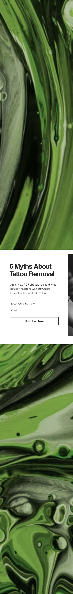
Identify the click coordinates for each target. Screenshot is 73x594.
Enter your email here (23, 303)
